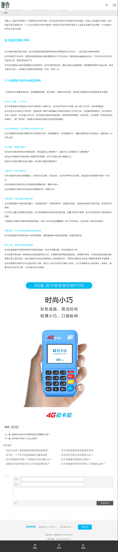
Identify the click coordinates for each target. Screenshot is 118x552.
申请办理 (84, 527)
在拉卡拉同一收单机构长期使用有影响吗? (27, 450)
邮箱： (17, 485)
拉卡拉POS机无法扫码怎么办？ (77, 455)
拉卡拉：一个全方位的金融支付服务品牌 (26, 455)
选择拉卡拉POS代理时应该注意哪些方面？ (31, 434)
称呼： (17, 479)
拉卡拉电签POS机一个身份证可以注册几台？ (29, 459)
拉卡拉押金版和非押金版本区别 (77, 450)
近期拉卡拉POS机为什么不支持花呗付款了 (28, 464)
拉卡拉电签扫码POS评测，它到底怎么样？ (83, 464)
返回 (5, 13)
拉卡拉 (14, 427)
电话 (59, 548)
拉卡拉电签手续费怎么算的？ (76, 459)
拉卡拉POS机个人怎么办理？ (25, 438)
